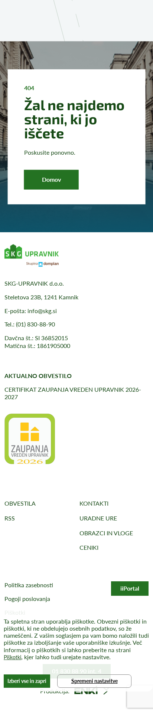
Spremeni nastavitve (94, 681)
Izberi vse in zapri (26, 681)
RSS (9, 518)
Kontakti (93, 503)
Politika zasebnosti (28, 584)
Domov (51, 179)
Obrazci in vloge (106, 532)
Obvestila (20, 503)
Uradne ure (98, 518)
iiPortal (129, 588)
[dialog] (76, 651)
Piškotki (12, 657)
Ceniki (88, 547)
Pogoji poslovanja (27, 598)
